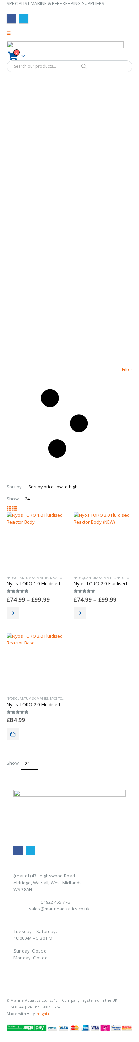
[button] (69, 423)
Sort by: (15, 486)
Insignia (42, 1013)
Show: (13, 499)
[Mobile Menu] (11, 33)
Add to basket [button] (13, 734)
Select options (13, 613)
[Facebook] (11, 18)
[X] (23, 18)
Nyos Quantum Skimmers (27, 578)
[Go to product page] (36, 541)
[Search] (84, 66)
